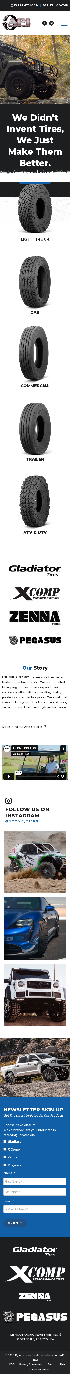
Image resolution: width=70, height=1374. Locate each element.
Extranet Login (26, 5)
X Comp (14, 1149)
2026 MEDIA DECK (37, 1369)
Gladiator (15, 1141)
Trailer (35, 459)
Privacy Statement (31, 1364)
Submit (15, 1223)
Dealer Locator (55, 5)
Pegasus (14, 1165)
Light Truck (35, 239)
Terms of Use (56, 1364)
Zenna (13, 1157)
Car (35, 312)
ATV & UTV (35, 532)
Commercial (35, 385)
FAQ (12, 1364)
